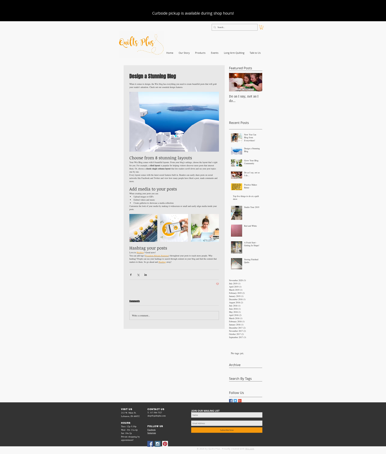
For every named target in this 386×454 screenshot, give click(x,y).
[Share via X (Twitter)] (138, 274)
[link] (261, 27)
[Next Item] (257, 82)
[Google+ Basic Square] (240, 401)
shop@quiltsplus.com (156, 415)
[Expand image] (143, 228)
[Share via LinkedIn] (145, 274)
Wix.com (249, 448)
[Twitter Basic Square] (235, 401)
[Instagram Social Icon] (158, 444)
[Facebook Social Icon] (150, 444)
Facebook (151, 429)
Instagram (151, 432)
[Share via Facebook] (130, 274)
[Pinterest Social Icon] (165, 444)
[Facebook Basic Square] (231, 401)
